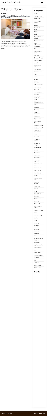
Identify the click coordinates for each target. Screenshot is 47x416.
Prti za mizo (37, 186)
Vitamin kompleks (38, 255)
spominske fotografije (37, 383)
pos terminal (37, 341)
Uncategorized (37, 247)
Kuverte (36, 104)
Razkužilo (36, 196)
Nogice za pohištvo (38, 125)
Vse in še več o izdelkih (10, 2)
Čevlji (35, 34)
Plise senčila (37, 155)
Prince (35, 175)
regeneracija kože (38, 361)
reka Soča (37, 363)
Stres (35, 220)
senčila (41, 373)
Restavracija (37, 204)
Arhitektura (37, 18)
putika (36, 355)
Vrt (35, 260)
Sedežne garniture (38, 210)
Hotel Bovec (37, 82)
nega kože (37, 307)
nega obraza (37, 309)
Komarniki (36, 89)
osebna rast (37, 322)
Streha (36, 218)
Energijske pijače (38, 60)
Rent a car (36, 201)
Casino (36, 31)
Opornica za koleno (37, 140)
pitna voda (37, 325)
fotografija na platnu (37, 289)
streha (36, 386)
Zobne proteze (37, 265)
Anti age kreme (38, 16)
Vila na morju (37, 252)
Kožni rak (36, 94)
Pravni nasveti (37, 170)
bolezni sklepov (38, 280)
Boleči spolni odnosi (37, 28)
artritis (36, 274)
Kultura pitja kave (38, 102)
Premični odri (37, 173)
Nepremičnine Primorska (37, 122)
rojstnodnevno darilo (38, 370)
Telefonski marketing (36, 226)
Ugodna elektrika (38, 245)
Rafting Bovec (37, 193)
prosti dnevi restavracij (37, 352)
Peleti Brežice (37, 147)
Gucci (35, 74)
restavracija (37, 366)
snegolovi (37, 379)
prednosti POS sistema (37, 344)
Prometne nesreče (36, 182)
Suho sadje (36, 223)
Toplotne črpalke (38, 389)
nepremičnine (37, 315)
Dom (35, 48)
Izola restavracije (38, 84)
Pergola (36, 150)
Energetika (36, 55)
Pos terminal (37, 157)
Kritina (35, 99)
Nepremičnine (37, 119)
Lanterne (36, 107)
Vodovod (36, 257)
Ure (35, 250)
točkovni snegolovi (38, 392)
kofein (36, 296)
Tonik (35, 236)
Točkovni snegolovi (36, 232)
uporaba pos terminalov (37, 395)
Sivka (35, 213)
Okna (35, 134)
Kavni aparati (37, 87)
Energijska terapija (38, 58)
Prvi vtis (36, 188)
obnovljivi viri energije (37, 319)
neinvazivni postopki (39, 312)
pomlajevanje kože (38, 335)
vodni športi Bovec (38, 402)
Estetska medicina (38, 63)
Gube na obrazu (38, 72)
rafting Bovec (37, 358)
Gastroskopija (37, 69)
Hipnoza (5, 13)
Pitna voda (36, 152)
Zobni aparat (37, 267)
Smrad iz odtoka (38, 215)
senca (36, 373)
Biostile (36, 25)
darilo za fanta (38, 283)
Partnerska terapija (37, 144)
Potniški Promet (38, 168)
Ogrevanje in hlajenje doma (37, 131)
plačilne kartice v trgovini (38, 329)
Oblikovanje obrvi (38, 128)
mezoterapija (37, 301)
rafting (41, 355)
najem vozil (37, 304)
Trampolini (36, 242)
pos (35, 338)
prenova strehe (38, 348)
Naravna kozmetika (36, 113)
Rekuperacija (37, 198)
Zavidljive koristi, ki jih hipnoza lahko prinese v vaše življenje (15, 16)
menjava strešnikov (38, 298)
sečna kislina (37, 376)
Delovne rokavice (38, 40)
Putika (35, 191)
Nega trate (37, 116)
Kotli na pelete (37, 92)
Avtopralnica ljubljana (37, 21)
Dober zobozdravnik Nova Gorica (37, 45)
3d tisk (35, 13)
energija (36, 286)
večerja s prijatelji (38, 399)
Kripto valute (37, 97)
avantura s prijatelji (38, 277)
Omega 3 (36, 137)
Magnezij (36, 109)
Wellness (36, 262)
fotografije (37, 293)
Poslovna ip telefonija (37, 160)
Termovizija (37, 229)
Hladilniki (36, 79)
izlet (41, 293)
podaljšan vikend (38, 332)
